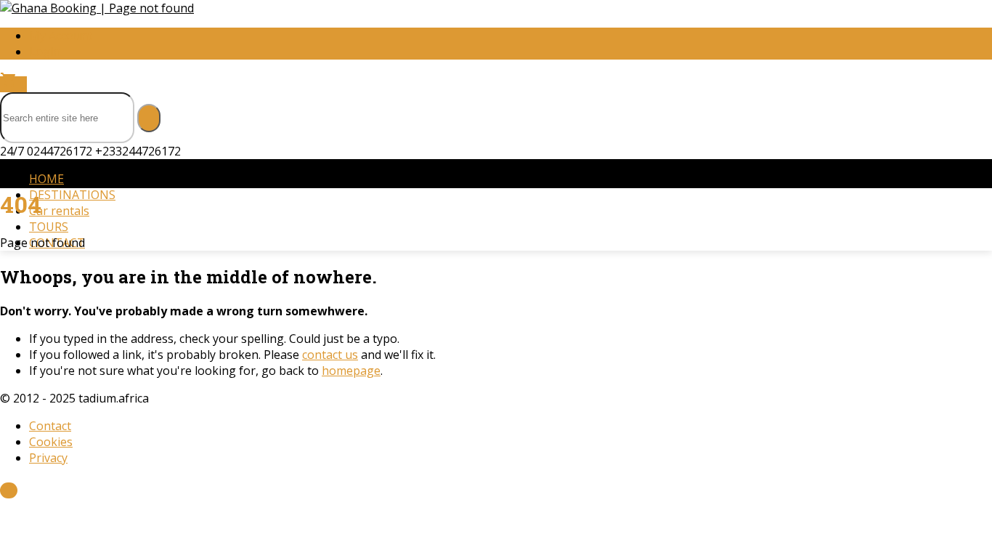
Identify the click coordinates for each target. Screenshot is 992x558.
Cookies (51, 442)
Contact (50, 426)
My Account (60, 36)
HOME (46, 179)
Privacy (48, 458)
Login (44, 52)
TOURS (48, 227)
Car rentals (59, 211)
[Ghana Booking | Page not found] (97, 8)
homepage (351, 371)
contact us (330, 355)
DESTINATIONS (72, 195)
